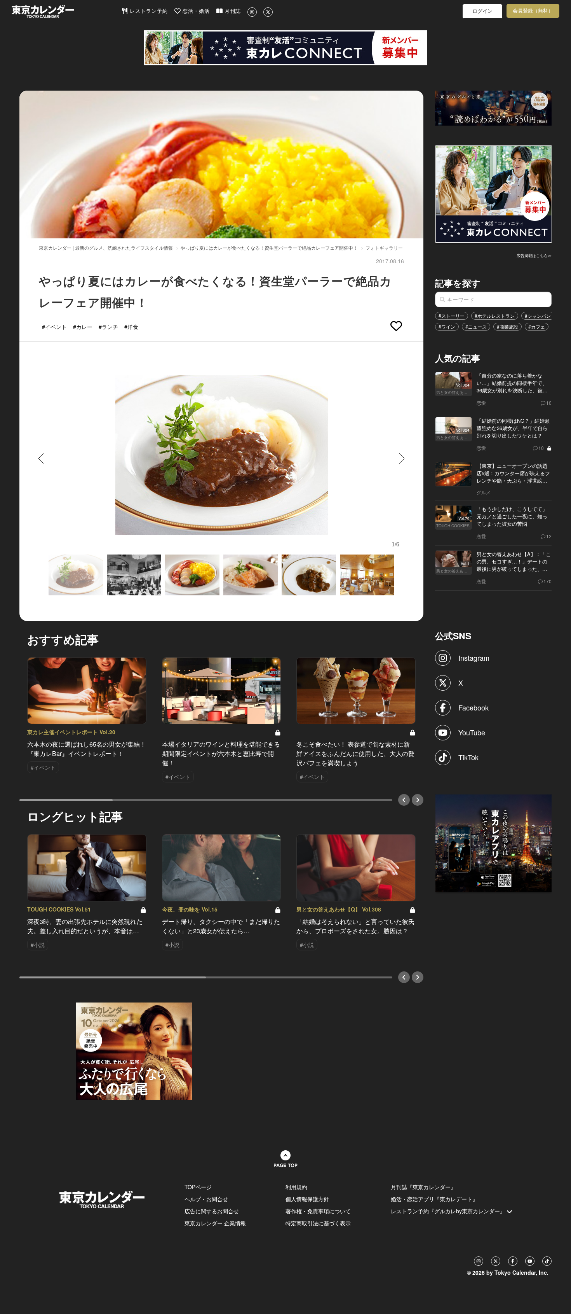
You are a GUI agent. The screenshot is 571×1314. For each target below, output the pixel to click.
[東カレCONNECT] (285, 47)
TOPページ (198, 1187)
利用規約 (296, 1187)
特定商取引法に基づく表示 (318, 1223)
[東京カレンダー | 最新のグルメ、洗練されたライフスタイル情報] (66, 11)
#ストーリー (452, 315)
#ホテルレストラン (495, 315)
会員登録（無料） (533, 11)
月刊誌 (232, 11)
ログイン (482, 11)
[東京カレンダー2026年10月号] (134, 1050)
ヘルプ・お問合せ (206, 1199)
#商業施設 (507, 326)
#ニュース (476, 326)
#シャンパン (538, 315)
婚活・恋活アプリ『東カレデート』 (434, 1199)
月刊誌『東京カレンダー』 (423, 1187)
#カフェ (536, 326)
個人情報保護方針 (307, 1199)
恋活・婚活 (195, 11)
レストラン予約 (148, 11)
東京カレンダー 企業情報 (215, 1223)
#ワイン (447, 326)
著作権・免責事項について (318, 1211)
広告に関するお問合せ (212, 1211)
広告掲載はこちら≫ (534, 255)
